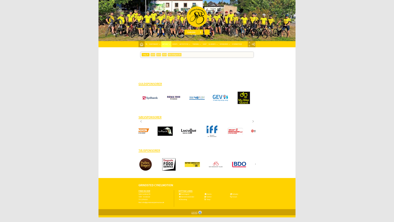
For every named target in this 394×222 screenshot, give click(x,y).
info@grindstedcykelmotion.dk (153, 202)
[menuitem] (142, 44)
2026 (153, 55)
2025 (158, 55)
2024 (164, 55)
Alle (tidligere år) (174, 55)
